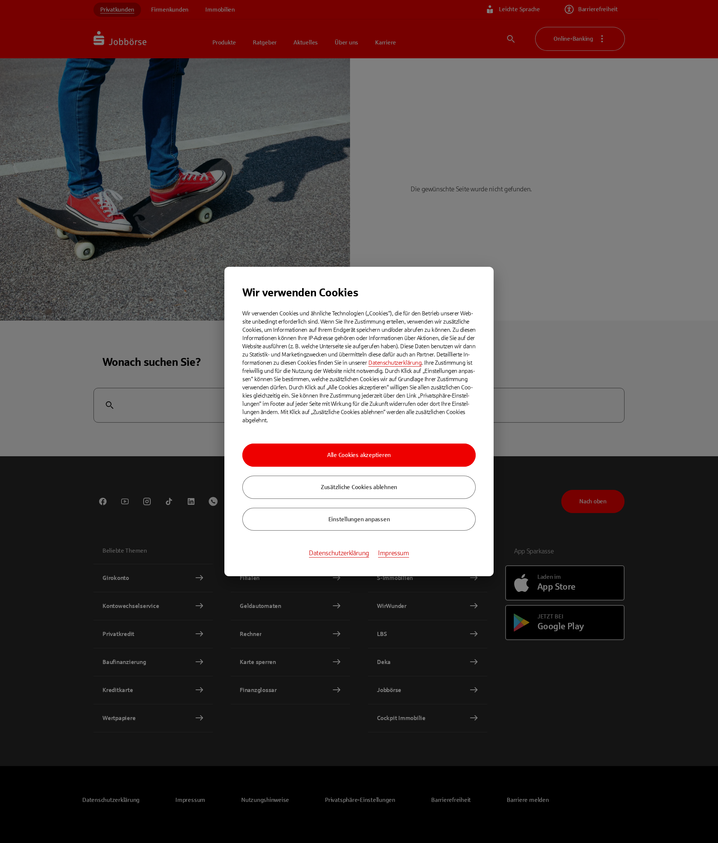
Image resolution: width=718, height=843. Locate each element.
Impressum (393, 553)
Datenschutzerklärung (394, 362)
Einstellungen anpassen (359, 519)
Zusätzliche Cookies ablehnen (359, 487)
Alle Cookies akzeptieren (359, 455)
